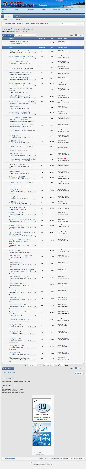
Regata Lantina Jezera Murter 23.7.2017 (19, 313)
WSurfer (65, 283)
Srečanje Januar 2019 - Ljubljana (20, 256)
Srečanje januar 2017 (16, 353)
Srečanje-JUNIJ (14, 190)
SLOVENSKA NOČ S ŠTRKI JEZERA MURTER (20, 89)
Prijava (11, 19)
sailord (64, 345)
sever (64, 72)
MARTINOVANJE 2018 (16, 263)
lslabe (64, 61)
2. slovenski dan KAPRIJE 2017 (20, 319)
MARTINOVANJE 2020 (16, 171)
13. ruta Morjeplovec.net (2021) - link (22, 159)
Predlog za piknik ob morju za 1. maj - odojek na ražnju (22, 233)
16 (31, 347)
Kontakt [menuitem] (41, 458)
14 (27, 347)
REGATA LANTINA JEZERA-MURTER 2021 (21, 147)
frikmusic (65, 352)
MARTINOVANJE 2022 (16, 107)
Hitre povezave (3, 16)
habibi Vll (65, 171)
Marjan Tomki (66, 135)
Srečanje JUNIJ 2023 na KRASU (20, 96)
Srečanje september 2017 (18, 305)
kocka (64, 50)
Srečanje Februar (15, 291)
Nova (7, 35)
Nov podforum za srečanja (18, 42)
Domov (4, 9)
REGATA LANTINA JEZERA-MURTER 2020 (21, 183)
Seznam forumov (10, 458)
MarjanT (65, 290)
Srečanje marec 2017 (16, 346)
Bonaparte (16, 236)
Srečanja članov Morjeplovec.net (17, 29)
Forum (3, 12)
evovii (64, 269)
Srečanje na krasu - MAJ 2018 (19, 277)
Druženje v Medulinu (16, 213)
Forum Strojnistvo (38, 452)
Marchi (64, 41)
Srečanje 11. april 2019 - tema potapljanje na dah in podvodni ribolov (20, 241)
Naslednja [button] (83, 35)
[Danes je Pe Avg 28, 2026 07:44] (58, 23)
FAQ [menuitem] (77, 16)
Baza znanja (56, 9)
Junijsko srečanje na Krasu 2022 (20, 112)
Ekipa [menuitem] (46, 458)
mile (15, 74)
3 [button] (80, 35)
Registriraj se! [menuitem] (83, 16)
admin (16, 43)
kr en (64, 140)
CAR (64, 111)
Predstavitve (31, 9)
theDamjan (24, 31)
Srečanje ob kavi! (15, 250)
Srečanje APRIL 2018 (16, 284)
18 (35, 347)
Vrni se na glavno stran (9, 372)
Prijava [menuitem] (80, 16)
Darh (64, 212)
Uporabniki (19, 16)
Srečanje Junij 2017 (16, 325)
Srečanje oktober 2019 (17, 207)
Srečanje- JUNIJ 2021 (16, 154)
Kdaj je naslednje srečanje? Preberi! (21, 51)
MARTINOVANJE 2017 (16, 298)
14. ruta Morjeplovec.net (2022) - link (22, 130)
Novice (16, 9)
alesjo (15, 58)
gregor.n (65, 182)
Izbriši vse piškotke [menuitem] (56, 458)
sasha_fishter (17, 121)
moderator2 (12, 31)
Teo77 (15, 63)
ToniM (64, 324)
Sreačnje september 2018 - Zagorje (21, 270)
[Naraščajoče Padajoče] (60, 365)
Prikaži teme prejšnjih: (23, 365)
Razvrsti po (40, 365)
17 (33, 347)
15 (29, 347)
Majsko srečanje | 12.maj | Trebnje (21, 125)
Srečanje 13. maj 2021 (17, 164)
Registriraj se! (19, 19)
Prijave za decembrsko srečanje (20, 358)
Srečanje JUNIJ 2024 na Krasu (19, 83)
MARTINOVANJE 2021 (16, 141)
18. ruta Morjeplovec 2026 (18, 62)
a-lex (64, 66)
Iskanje (5, 19)
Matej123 (65, 311)
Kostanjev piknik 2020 (17, 177)
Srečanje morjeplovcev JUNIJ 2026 (21, 56)
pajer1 (15, 359)
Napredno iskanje (80, 24)
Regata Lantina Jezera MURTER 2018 (22, 220)
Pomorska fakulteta (39, 454)
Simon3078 (17, 68)
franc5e (16, 214)
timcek (64, 318)
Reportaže (43, 9)
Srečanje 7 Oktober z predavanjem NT (22, 101)
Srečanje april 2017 (16, 339)
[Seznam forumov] (43, 4)
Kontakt (68, 9)
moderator (18, 31)
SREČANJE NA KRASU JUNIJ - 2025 (21, 78)
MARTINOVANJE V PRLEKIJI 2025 (20, 72)
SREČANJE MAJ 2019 (16, 225)
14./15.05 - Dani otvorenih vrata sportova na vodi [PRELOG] (20, 118)
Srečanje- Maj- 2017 (16, 332)
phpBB (36, 463)
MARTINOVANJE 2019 (16, 202)
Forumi (10, 16)
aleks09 (65, 153)
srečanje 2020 (14, 197)
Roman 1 (65, 338)
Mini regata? (13, 136)
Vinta (64, 88)
